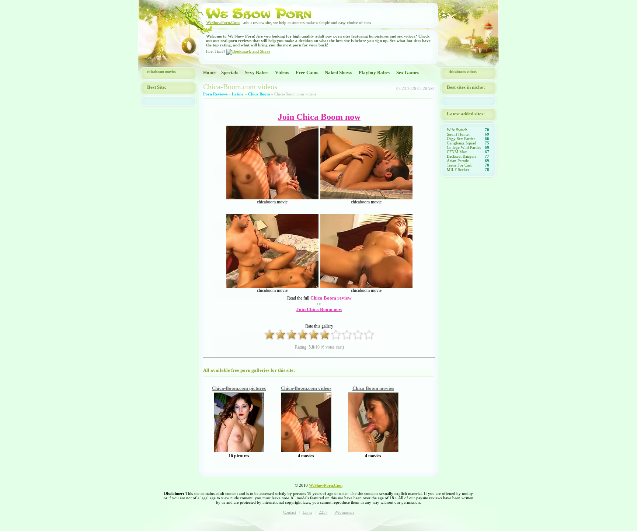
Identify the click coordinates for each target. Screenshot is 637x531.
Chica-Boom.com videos (306, 388)
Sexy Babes (256, 72)
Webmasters (344, 512)
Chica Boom (259, 94)
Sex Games (407, 72)
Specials (229, 72)
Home (209, 72)
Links (307, 512)
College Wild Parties (464, 147)
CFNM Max (457, 152)
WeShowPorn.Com (223, 22)
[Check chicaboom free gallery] (239, 450)
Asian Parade (458, 160)
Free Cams (307, 72)
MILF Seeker (458, 169)
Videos (282, 72)
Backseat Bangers (461, 156)
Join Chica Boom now (319, 309)
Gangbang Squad (461, 143)
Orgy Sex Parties (461, 138)
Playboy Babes (374, 72)
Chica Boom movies (373, 388)
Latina (238, 94)
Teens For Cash (460, 165)
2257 (323, 512)
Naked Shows (338, 72)
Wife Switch (457, 129)
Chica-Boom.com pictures (239, 388)
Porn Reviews (215, 94)
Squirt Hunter (458, 134)
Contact (289, 512)
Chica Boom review (330, 298)
